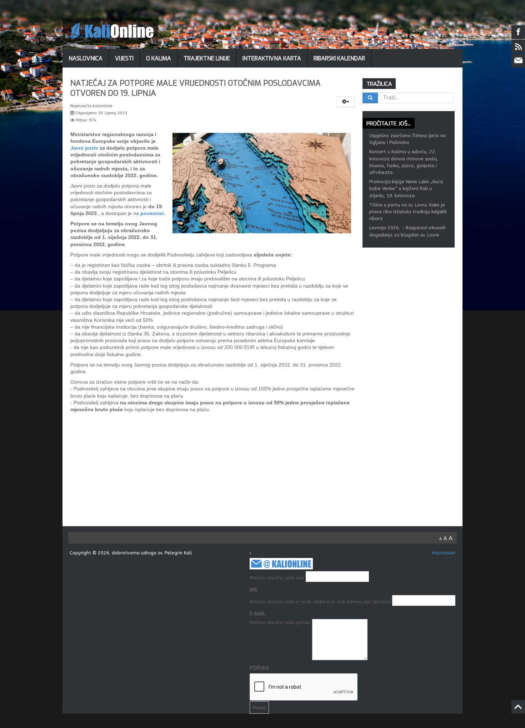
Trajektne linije (207, 58)
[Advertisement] (266, 473)
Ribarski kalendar (339, 58)
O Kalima (158, 58)
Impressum (443, 552)
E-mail (257, 613)
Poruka (259, 668)
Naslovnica (85, 58)
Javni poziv (84, 148)
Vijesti (124, 58)
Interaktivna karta (271, 58)
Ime (254, 590)
